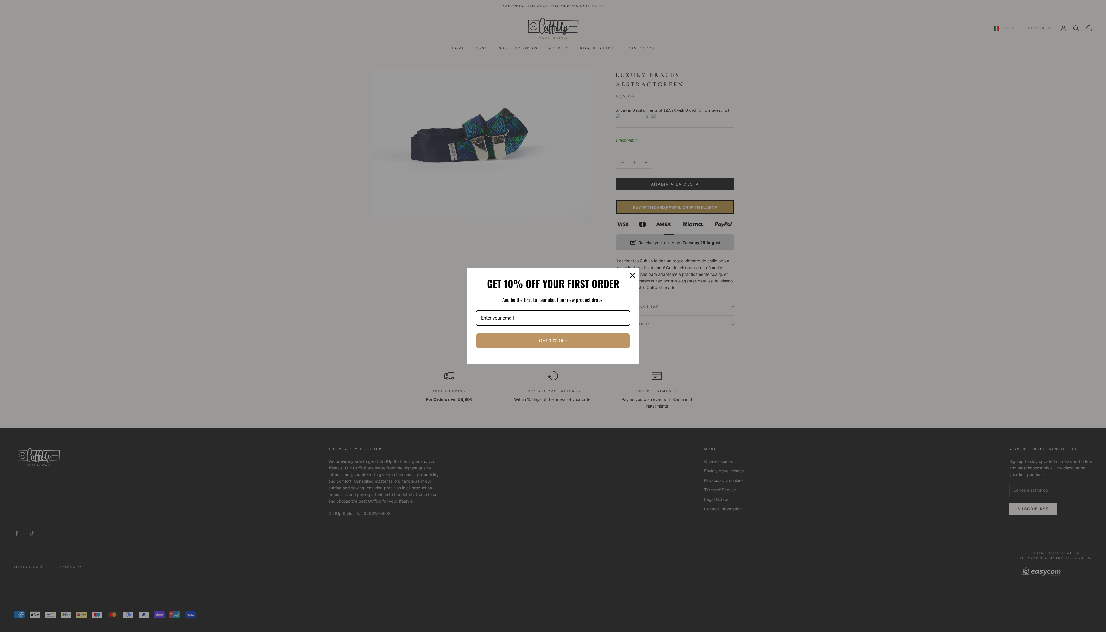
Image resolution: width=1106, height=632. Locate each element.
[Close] (632, 275)
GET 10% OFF (553, 341)
